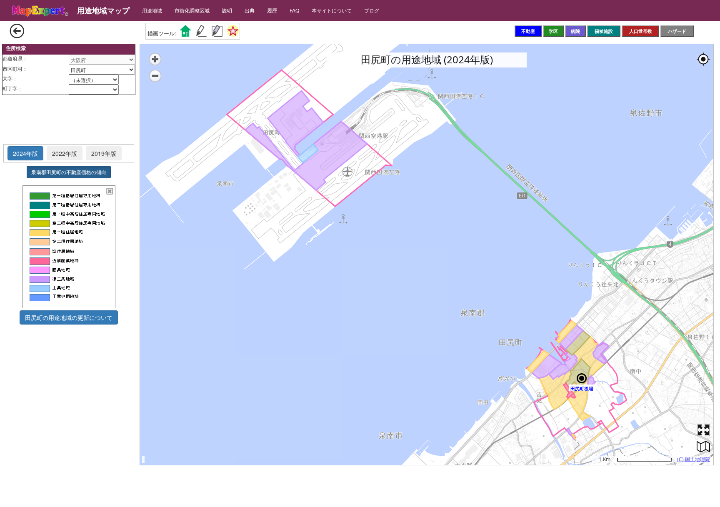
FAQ (294, 10)
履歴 (272, 10)
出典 (250, 10)
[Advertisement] (68, 120)
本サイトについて (332, 10)
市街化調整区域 (192, 10)
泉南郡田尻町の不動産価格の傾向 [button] (68, 171)
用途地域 (152, 10)
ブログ (371, 10)
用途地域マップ (103, 10)
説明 (227, 10)
